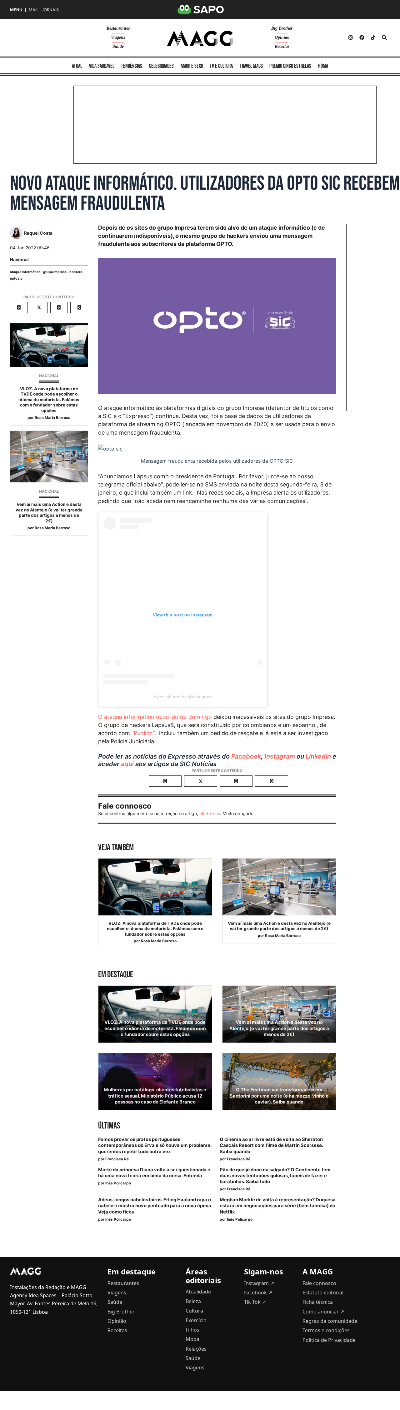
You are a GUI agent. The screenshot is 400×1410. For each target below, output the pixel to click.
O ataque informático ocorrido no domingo (155, 717)
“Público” (143, 733)
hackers (75, 272)
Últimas (109, 1126)
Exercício (196, 1320)
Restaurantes (118, 28)
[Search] (384, 37)
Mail (33, 10)
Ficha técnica (317, 1301)
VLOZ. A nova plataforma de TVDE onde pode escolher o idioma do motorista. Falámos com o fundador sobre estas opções (48, 399)
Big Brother (281, 28)
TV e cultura (221, 66)
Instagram (279, 756)
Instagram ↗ (259, 1283)
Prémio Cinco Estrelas (290, 66)
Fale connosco (319, 1283)
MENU (16, 10)
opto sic (16, 279)
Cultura (194, 1310)
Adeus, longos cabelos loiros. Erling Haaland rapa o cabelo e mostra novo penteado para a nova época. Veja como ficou (155, 1205)
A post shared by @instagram (182, 696)
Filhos (192, 1329)
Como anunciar (323, 1311)
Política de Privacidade (329, 1340)
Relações (196, 1348)
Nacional (19, 259)
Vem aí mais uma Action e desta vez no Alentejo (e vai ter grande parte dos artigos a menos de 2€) (49, 512)
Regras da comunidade (329, 1321)
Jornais (50, 10)
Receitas (282, 46)
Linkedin (318, 756)
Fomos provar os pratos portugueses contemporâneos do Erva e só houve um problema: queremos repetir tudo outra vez (155, 1145)
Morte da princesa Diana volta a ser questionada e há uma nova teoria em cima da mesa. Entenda (154, 1172)
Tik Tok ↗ (255, 1301)
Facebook (246, 756)
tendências (131, 66)
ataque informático (25, 272)
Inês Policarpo (118, 1183)
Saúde (118, 46)
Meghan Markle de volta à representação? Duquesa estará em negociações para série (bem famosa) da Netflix (278, 1205)
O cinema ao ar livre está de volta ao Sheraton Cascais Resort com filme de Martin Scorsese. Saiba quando (271, 1145)
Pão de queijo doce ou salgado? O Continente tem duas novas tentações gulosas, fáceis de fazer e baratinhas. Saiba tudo (275, 1175)
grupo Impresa (55, 272)
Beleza (193, 1301)
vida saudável (101, 66)
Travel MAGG (251, 66)
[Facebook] (362, 37)
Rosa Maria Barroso (52, 417)
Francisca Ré (117, 1159)
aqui (127, 764)
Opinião (282, 37)
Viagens (118, 37)
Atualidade (198, 1291)
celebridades (161, 66)
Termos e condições (326, 1330)
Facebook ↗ (258, 1292)
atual (77, 66)
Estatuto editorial (322, 1292)
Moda (192, 1339)
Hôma (323, 66)
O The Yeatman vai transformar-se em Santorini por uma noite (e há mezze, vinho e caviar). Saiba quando (279, 1095)
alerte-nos (209, 813)
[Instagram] (350, 37)
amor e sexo (192, 66)
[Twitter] (373, 37)
